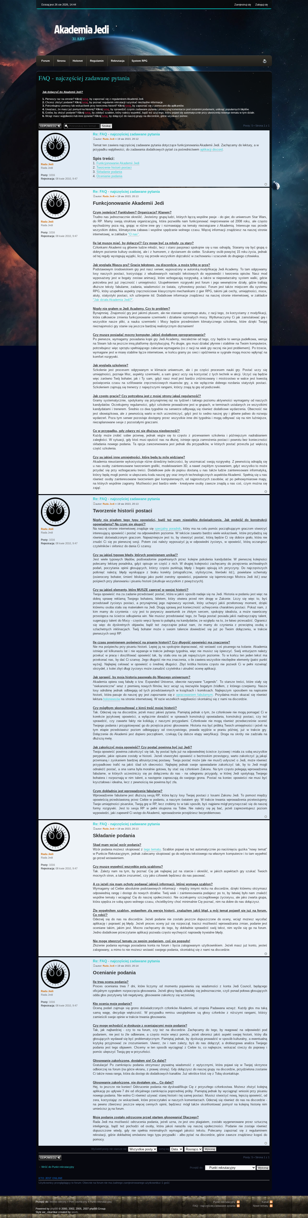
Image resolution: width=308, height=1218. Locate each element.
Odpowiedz (45, 124)
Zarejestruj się (242, 4)
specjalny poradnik (168, 528)
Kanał (265, 1201)
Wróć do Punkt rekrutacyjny (57, 1166)
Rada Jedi (109, 139)
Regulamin (97, 60)
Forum (45, 60)
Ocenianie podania (109, 176)
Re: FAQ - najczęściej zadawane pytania (126, 134)
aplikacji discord (211, 149)
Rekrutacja (117, 60)
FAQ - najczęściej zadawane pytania (84, 78)
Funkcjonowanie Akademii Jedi (117, 163)
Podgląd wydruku (265, 61)
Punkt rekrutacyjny (101, 1201)
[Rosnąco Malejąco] (200, 1148)
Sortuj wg (164, 1148)
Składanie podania (109, 172)
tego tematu (152, 849)
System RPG (140, 60)
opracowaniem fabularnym (194, 695)
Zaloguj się (261, 4)
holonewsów (111, 699)
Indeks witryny (58, 1201)
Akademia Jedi (81, 29)
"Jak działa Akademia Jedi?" (113, 300)
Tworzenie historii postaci (114, 167)
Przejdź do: (196, 1167)
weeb (74, 1212)
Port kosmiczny (78, 1201)
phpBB (54, 1208)
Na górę (265, 184)
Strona (61, 60)
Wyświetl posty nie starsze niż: (109, 1148)
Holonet (78, 60)
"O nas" (133, 234)
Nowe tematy (260, 1205)
